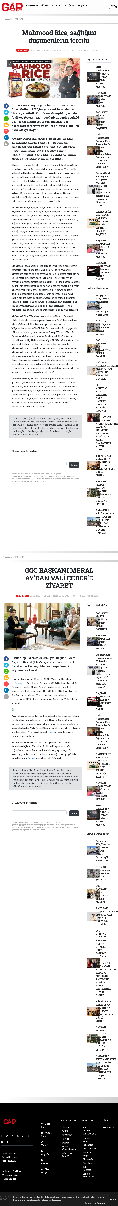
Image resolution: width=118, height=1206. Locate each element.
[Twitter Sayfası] (8, 1135)
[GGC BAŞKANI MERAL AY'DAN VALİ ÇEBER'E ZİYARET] (42, 626)
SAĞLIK (70, 5)
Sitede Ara (108, 1127)
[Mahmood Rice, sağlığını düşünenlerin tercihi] (42, 77)
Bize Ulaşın (45, 1171)
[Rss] (30, 1135)
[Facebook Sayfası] (3, 1135)
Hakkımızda (9, 1153)
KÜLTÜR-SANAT (67, 1155)
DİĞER (44, 5)
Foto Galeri (45, 1125)
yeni (50, 731)
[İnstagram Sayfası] (14, 1135)
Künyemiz (46, 1163)
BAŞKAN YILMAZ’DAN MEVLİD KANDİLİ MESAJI (103, 99)
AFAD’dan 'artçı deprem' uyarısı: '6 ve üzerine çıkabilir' (103, 327)
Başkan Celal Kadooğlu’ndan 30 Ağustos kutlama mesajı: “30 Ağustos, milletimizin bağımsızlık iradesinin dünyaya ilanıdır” (104, 189)
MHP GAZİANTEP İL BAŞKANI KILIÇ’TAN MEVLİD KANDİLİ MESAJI (102, 77)
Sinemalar (88, 1159)
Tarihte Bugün (87, 1154)
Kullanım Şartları (11, 1171)
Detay (87, 1203)
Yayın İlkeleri (9, 1156)
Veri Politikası (9, 1160)
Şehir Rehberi (87, 1168)
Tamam (100, 1203)
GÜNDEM (32, 5)
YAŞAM (82, 5)
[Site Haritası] (3, 1142)
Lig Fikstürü (89, 1148)
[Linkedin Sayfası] (24, 1135)
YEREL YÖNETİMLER (69, 1148)
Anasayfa (7, 19)
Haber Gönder (9, 1178)
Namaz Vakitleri (88, 1139)
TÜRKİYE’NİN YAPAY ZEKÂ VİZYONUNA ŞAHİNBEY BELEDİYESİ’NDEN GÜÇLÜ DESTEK (105, 465)
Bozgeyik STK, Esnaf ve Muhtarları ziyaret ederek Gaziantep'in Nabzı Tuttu (103, 305)
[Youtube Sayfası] (19, 1135)
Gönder (74, 465)
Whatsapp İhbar (10, 1174)
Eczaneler (88, 1144)
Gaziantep (20, 683)
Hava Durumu (87, 1129)
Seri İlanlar (89, 1163)
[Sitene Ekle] (9, 1142)
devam (31, 758)
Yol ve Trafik (89, 1134)
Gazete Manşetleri (89, 1175)
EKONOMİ (56, 5)
